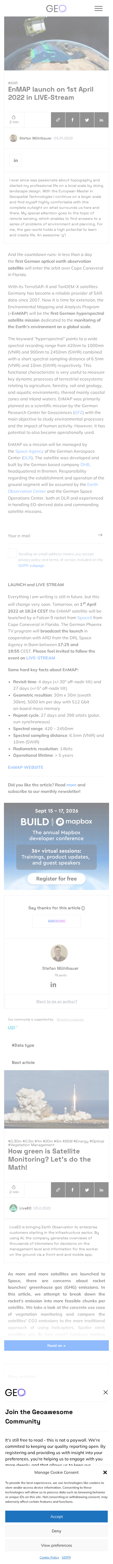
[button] (105, 1472)
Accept (56, 1516)
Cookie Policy (49, 1557)
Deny (56, 1530)
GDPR (66, 1557)
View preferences (56, 1545)
